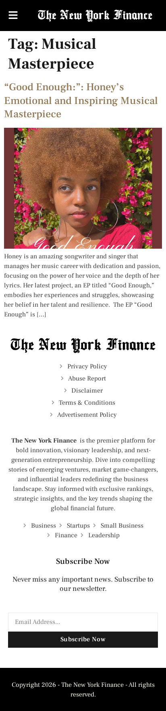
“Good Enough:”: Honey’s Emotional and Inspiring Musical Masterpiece (81, 100)
